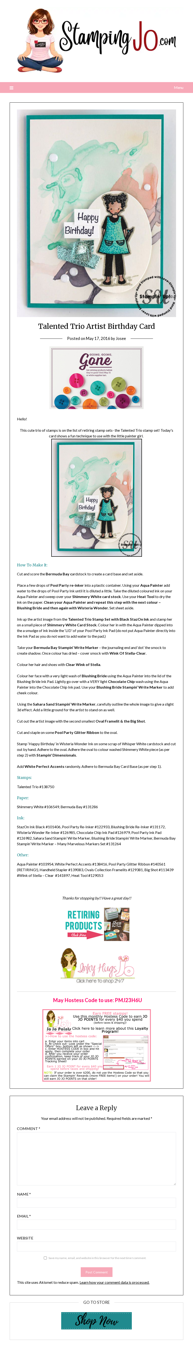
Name (24, 1194)
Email (24, 1216)
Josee (121, 338)
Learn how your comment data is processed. (114, 1282)
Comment (28, 1128)
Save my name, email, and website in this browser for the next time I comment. (97, 1258)
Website (25, 1238)
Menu (178, 87)
